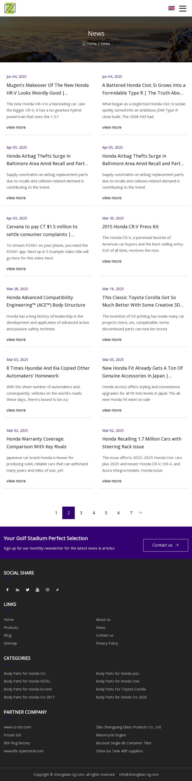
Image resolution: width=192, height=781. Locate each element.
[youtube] (37, 589)
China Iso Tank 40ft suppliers (119, 751)
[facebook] (7, 589)
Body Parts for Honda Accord (28, 689)
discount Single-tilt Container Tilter (124, 743)
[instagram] (47, 589)
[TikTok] (57, 589)
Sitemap (10, 643)
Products (11, 627)
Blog (7, 635)
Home (92, 43)
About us (103, 619)
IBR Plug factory (17, 743)
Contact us (162, 545)
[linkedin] (17, 589)
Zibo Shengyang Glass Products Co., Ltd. (129, 727)
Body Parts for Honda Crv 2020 (121, 697)
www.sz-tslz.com (17, 727)
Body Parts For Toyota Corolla (121, 689)
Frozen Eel (12, 735)
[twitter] (27, 589)
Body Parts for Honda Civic (118, 681)
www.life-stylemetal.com (24, 751)
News (100, 627)
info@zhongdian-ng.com (139, 774)
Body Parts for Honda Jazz (117, 673)
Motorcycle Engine (111, 735)
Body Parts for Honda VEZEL (27, 681)
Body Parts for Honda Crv (25, 673)
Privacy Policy (107, 643)
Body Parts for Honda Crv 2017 (29, 697)
